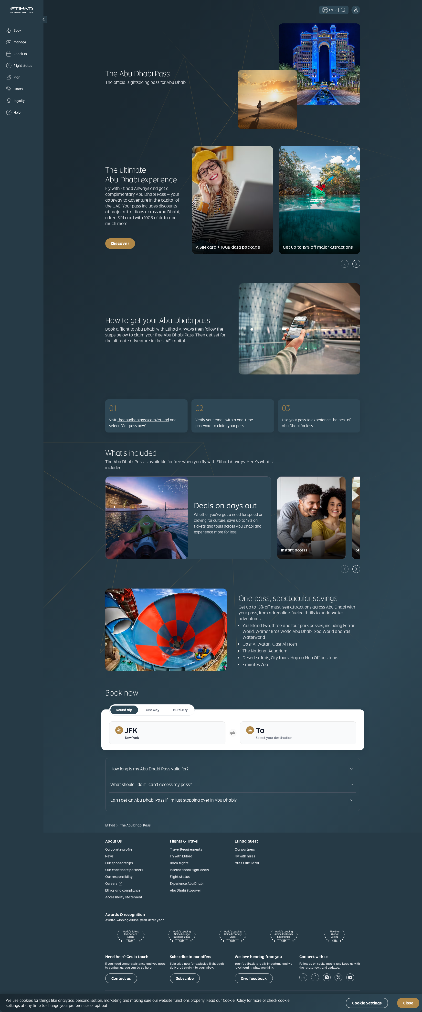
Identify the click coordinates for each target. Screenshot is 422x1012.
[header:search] (343, 9)
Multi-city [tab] (180, 710)
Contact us (121, 978)
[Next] (356, 264)
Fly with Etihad (181, 856)
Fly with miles (245, 856)
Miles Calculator (247, 863)
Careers (111, 883)
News (109, 856)
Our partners (245, 849)
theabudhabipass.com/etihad (143, 419)
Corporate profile (118, 849)
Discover (123, 243)
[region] (211, 1003)
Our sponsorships (119, 863)
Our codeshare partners (124, 870)
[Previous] (344, 264)
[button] (43, 19)
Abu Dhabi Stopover (185, 890)
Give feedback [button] (254, 978)
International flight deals (189, 870)
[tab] (167, 732)
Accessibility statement (123, 897)
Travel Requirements (186, 849)
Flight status (180, 876)
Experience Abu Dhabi (186, 883)
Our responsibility (119, 876)
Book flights (179, 863)
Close (408, 1003)
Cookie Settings (367, 1003)
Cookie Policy (234, 1000)
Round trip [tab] (124, 710)
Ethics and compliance (122, 890)
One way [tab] (152, 710)
